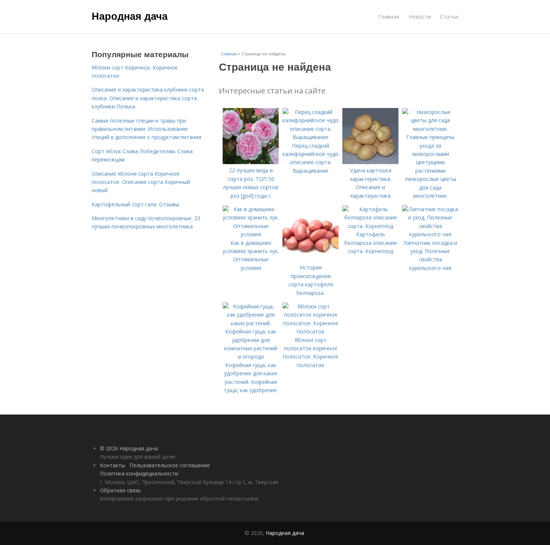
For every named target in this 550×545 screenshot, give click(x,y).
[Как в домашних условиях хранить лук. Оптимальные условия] (251, 234)
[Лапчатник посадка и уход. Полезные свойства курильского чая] (430, 234)
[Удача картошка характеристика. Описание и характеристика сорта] (370, 162)
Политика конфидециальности (139, 473)
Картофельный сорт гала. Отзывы (135, 204)
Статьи (449, 16)
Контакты (112, 465)
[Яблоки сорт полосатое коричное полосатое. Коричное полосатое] (310, 331)
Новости (420, 16)
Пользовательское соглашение (169, 465)
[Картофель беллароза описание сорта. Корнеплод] (370, 226)
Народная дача (130, 16)
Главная (388, 16)
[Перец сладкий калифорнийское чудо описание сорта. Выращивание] (310, 137)
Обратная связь (120, 490)
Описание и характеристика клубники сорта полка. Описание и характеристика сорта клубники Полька (148, 98)
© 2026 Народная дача (129, 448)
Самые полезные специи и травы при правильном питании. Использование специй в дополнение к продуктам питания (146, 129)
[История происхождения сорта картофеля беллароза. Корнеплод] (310, 259)
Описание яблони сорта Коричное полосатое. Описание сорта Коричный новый (141, 182)
